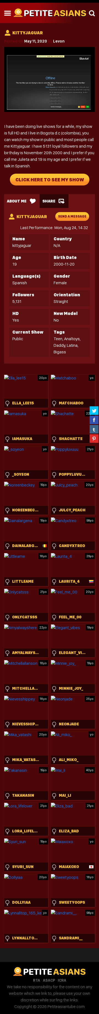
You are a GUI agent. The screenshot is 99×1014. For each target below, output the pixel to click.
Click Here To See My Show (49, 179)
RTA (36, 980)
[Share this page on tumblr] (94, 429)
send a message (72, 216)
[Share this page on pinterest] (94, 438)
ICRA (62, 980)
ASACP (49, 980)
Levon (59, 41)
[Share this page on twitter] (94, 410)
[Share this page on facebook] (94, 419)
